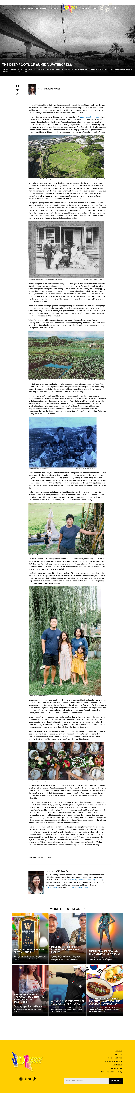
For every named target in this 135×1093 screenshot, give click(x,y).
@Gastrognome (52, 887)
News (22, 8)
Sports (84, 8)
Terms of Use (116, 1068)
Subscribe (116, 1081)
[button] (48, 8)
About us (118, 1051)
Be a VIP (118, 1054)
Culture (54, 8)
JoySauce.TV (106, 7)
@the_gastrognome (80, 887)
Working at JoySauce (113, 1061)
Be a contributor (115, 1058)
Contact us (117, 1065)
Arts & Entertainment (37, 8)
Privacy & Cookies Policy (111, 1072)
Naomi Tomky (53, 89)
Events (95, 8)
